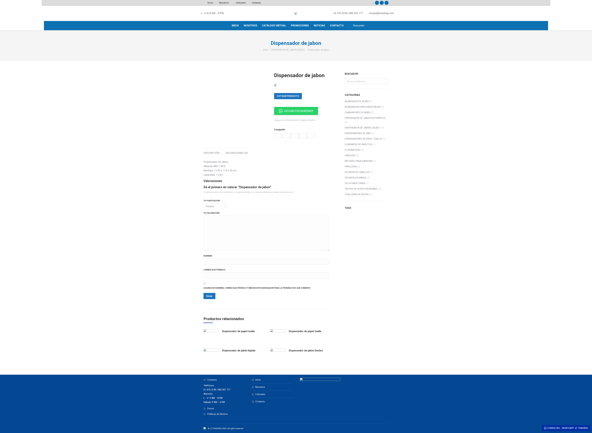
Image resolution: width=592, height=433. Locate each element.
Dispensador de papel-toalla (238, 331)
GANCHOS (350, 155)
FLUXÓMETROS (352, 150)
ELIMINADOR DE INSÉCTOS (358, 144)
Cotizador (260, 394)
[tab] (212, 151)
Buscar (385, 81)
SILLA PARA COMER (355, 183)
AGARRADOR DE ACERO (357, 101)
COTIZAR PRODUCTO (288, 96)
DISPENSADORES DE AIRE (358, 133)
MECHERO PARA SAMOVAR (359, 161)
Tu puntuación (212, 200)
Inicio (258, 379)
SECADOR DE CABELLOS (357, 172)
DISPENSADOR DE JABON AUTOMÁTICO (365, 118)
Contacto (260, 401)
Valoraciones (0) (237, 152)
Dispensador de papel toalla (305, 331)
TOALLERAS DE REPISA (357, 194)
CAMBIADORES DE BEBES (358, 112)
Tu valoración (212, 213)
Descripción (212, 152)
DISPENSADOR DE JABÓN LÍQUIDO (299, 120)
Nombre (208, 256)
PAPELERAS (351, 166)
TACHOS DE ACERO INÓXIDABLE (361, 188)
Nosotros (260, 387)
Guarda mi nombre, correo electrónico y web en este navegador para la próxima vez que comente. (257, 288)
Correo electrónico (215, 270)
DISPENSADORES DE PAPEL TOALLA (363, 138)
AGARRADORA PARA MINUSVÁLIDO (363, 107)
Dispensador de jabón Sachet (306, 350)
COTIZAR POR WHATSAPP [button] (298, 110)
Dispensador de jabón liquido (238, 350)
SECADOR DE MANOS (355, 177)
